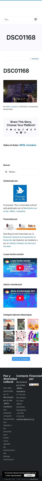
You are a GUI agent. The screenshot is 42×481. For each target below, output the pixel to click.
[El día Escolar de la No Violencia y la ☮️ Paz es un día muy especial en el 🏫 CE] (21, 324)
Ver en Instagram (22, 359)
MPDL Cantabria (12, 107)
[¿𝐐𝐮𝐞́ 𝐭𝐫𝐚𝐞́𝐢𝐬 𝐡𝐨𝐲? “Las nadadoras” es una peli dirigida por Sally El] (8, 324)
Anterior (35, 59)
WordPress (34, 479)
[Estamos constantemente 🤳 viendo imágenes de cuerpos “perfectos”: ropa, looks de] (21, 336)
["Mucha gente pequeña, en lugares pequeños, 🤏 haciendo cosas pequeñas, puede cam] (21, 348)
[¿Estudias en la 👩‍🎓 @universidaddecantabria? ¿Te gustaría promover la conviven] (33, 348)
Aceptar (29, 475)
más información (16, 475)
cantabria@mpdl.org (21, 5)
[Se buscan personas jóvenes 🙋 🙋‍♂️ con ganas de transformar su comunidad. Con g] (33, 336)
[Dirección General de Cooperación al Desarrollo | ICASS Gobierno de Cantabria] (34, 385)
